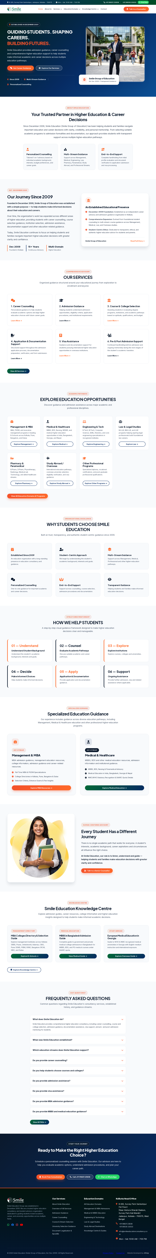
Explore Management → (24, 444)
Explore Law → (132, 444)
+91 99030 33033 (129, 2)
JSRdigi (146, 1253)
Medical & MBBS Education (95, 1213)
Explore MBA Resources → (41, 788)
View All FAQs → (39, 1122)
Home (40, 9)
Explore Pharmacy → (24, 483)
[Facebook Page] (12, 1225)
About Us (48, 9)
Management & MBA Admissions (97, 1208)
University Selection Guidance (64, 1226)
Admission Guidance (60, 1213)
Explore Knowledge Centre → (25, 970)
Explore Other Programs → (96, 483)
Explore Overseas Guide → (126, 956)
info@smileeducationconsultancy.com (133, 1232)
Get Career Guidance (22, 68)
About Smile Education (61, 1204)
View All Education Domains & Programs (28, 496)
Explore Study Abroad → (60, 483)
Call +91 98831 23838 (81, 1177)
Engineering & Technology (94, 1217)
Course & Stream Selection (62, 1222)
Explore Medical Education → (114, 788)
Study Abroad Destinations (94, 1226)
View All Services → (18, 371)
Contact (104, 9)
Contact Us (120, 1253)
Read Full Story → (138, 241)
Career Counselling (59, 1217)
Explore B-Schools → (29, 956)
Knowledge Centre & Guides (95, 1231)
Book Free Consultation (52, 1177)
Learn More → (16, 321)
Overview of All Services (61, 1208)
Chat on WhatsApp (109, 1177)
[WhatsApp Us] (8, 1225)
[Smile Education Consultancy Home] (14, 9)
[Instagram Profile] (17, 1225)
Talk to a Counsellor (137, 9)
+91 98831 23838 (112, 2)
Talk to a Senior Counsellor (98, 871)
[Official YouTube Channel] (21, 1225)
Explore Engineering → (96, 444)
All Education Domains (92, 1204)
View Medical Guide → (78, 956)
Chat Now (144, 2)
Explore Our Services (50, 68)
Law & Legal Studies (92, 1222)
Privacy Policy (108, 1253)
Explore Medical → (60, 444)
